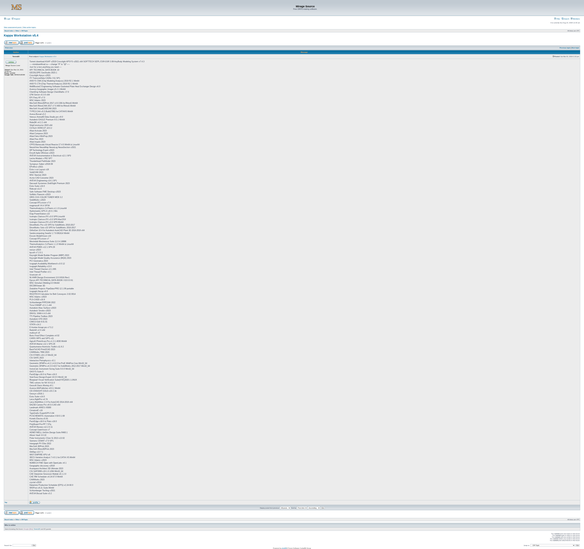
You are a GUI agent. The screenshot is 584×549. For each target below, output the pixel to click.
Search (566, 19)
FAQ (558, 19)
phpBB (284, 548)
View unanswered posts (12, 27)
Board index (9, 31)
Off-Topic (24, 31)
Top (6, 502)
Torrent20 (37, 529)
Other (17, 31)
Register (17, 19)
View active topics (29, 27)
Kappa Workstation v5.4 (21, 35)
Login (8, 19)
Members (576, 19)
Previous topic (565, 48)
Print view (9, 48)
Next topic (575, 48)
